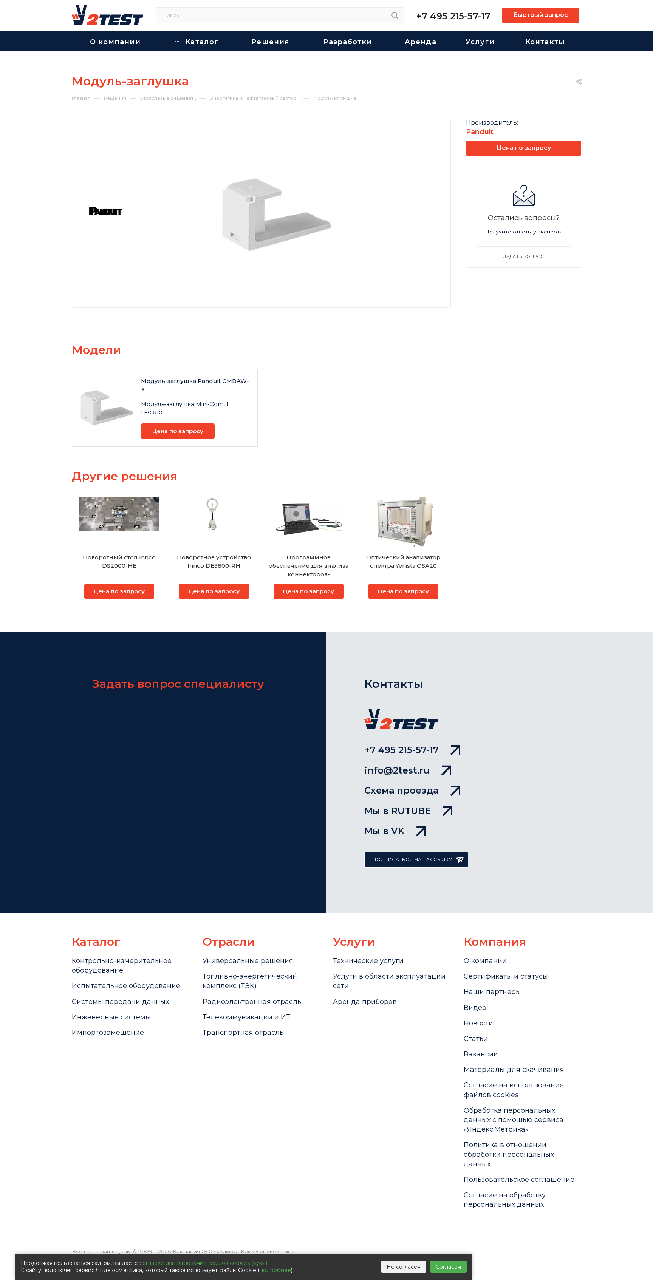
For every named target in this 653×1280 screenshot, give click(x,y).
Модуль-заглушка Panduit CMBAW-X (195, 385)
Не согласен (404, 1266)
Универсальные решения (248, 961)
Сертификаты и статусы (506, 976)
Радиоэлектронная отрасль (252, 1001)
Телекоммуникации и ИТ (246, 1017)
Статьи (476, 1038)
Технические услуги (368, 961)
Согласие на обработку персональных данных (505, 1200)
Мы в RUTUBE (397, 810)
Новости (478, 1023)
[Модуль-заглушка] (276, 215)
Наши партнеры (492, 992)
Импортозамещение (108, 1032)
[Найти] (394, 15)
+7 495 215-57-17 (453, 16)
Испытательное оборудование (126, 986)
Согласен (448, 1266)
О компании (485, 961)
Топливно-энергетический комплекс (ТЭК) (250, 981)
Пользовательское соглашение (519, 1179)
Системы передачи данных (120, 1001)
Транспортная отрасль (243, 1032)
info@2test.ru (397, 770)
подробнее (275, 1270)
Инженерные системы (111, 1017)
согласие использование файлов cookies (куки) (203, 1263)
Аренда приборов (365, 1001)
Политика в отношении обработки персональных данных (509, 1154)
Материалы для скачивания (514, 1069)
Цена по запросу (177, 431)
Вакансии (481, 1054)
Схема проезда (401, 790)
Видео (475, 1008)
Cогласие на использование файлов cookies (514, 1090)
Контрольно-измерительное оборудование (122, 965)
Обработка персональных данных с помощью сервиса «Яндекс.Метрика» (513, 1119)
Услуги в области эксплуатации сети (389, 981)
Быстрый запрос (540, 15)
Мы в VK (384, 830)
